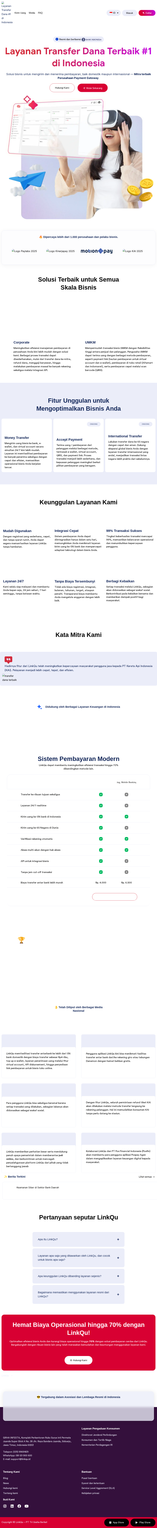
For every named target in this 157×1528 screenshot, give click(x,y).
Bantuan (87, 1499)
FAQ (40, 12)
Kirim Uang (20, 12)
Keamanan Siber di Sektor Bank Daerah (38, 1187)
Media (32, 12)
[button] (94, 424)
